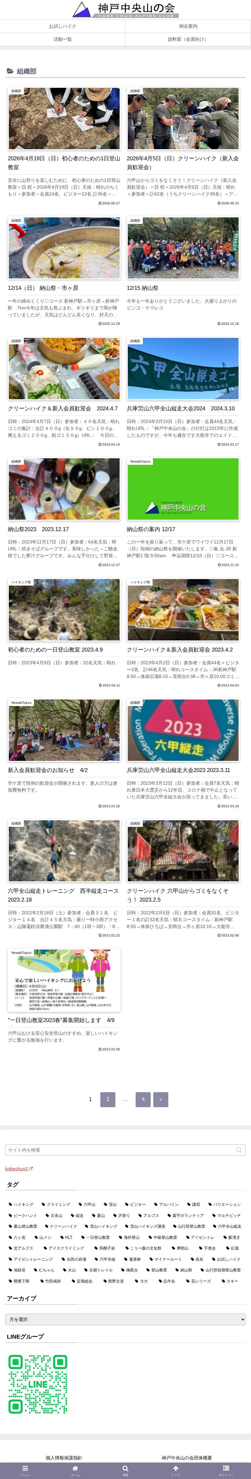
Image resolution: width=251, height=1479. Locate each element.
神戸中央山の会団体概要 (187, 1457)
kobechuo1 (16, 1168)
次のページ (125, 1077)
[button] (239, 1150)
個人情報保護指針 (64, 1457)
